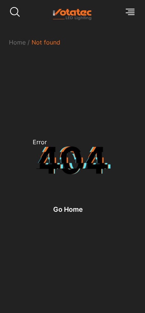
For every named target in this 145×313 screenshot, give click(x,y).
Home (17, 42)
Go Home (68, 209)
